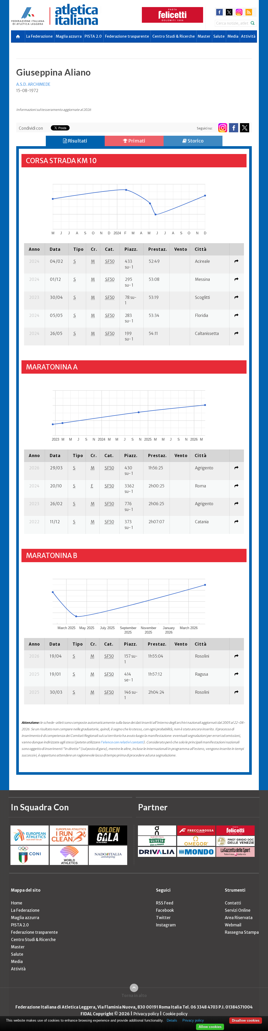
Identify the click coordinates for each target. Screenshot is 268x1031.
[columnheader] (34, 249)
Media (232, 36)
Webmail (233, 924)
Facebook (165, 910)
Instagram (166, 924)
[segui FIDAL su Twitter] (244, 127)
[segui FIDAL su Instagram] (222, 127)
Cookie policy (175, 1013)
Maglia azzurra (69, 36)
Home (16, 903)
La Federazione (39, 36)
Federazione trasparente (127, 36)
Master (204, 36)
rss (248, 12)
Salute (219, 36)
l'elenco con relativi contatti (121, 742)
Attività (248, 36)
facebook (219, 12)
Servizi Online (237, 910)
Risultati (77, 141)
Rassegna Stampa (242, 932)
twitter (229, 12)
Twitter (163, 917)
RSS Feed (164, 903)
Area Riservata (239, 917)
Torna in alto (134, 995)
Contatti (233, 903)
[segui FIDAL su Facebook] (233, 127)
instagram (239, 12)
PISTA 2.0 (93, 36)
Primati (136, 141)
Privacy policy (146, 1013)
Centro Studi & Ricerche (173, 36)
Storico (195, 141)
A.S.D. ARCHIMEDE (33, 84)
